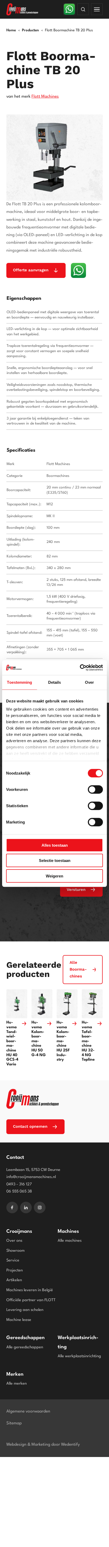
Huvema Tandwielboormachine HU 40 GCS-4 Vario (12, 1043)
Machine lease (18, 1320)
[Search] (83, 9)
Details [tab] (54, 682)
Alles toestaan (55, 845)
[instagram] (40, 1207)
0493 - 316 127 (19, 1184)
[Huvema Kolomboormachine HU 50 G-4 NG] (41, 1004)
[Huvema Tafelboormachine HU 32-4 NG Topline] (92, 1004)
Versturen (76, 889)
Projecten (14, 1270)
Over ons (14, 1241)
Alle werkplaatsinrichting (79, 1356)
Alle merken (16, 1384)
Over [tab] (89, 682)
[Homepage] (23, 9)
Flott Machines (45, 96)
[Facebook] (12, 1207)
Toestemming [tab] (19, 682)
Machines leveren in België (29, 1290)
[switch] (95, 789)
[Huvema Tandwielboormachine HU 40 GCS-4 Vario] (16, 1004)
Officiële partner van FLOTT (31, 1300)
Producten (30, 30)
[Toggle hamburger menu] (97, 9)
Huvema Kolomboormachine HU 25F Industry (63, 1041)
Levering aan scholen (24, 1310)
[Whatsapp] (69, 9)
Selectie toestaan (54, 860)
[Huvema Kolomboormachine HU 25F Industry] (67, 1004)
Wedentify (70, 1445)
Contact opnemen (30, 1126)
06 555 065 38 (19, 1192)
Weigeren (54, 876)
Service (12, 1260)
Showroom (15, 1251)
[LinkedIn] (26, 1207)
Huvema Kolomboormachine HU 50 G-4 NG (38, 1039)
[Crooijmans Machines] (32, 1099)
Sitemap (14, 1423)
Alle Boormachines (78, 969)
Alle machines (69, 1241)
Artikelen (14, 1280)
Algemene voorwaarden (28, 1411)
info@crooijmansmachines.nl (31, 1177)
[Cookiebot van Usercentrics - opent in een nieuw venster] (80, 667)
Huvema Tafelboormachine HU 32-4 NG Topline (88, 1041)
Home (11, 30)
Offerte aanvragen (30, 270)
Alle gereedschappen (24, 1347)
